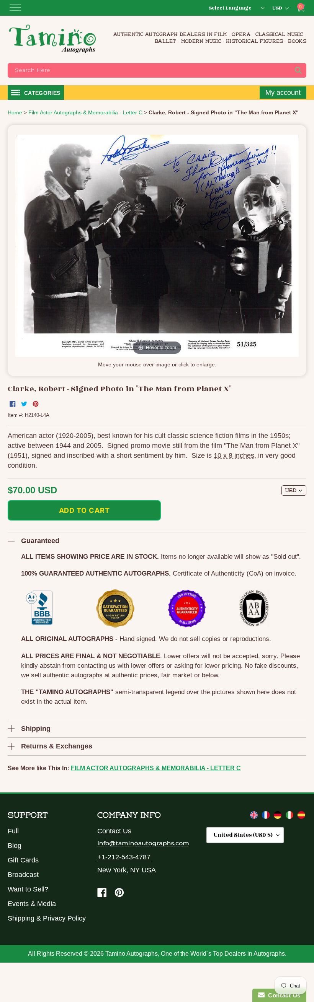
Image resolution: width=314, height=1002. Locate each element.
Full (13, 831)
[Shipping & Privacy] (255, 816)
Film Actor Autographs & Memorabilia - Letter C (156, 768)
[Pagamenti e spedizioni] (290, 816)
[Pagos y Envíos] (301, 816)
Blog (14, 845)
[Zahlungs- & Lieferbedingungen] (279, 816)
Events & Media (32, 904)
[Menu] (15, 7)
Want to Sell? (28, 889)
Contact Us (114, 831)
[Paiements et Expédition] (267, 816)
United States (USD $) (243, 835)
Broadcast (23, 874)
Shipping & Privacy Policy (47, 918)
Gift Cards (23, 860)
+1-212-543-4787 (123, 857)
